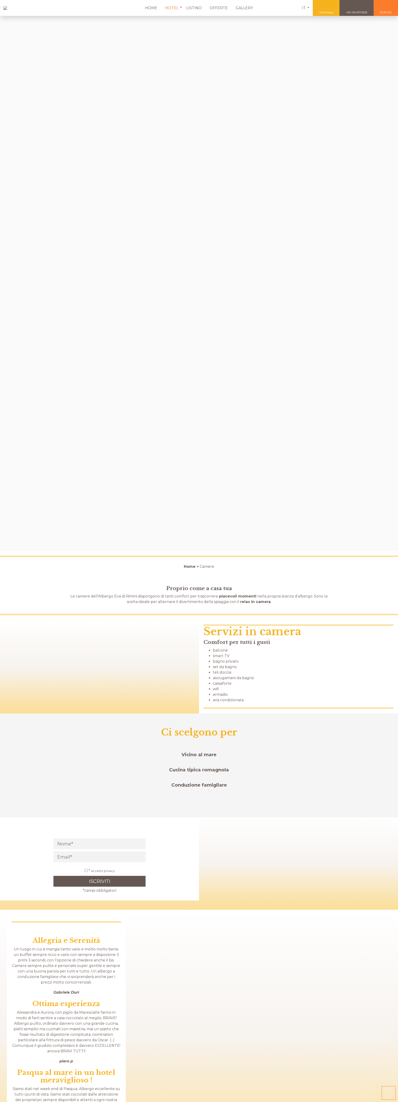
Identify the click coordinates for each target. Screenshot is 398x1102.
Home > (191, 566)
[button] (172, 8)
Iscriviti (99, 881)
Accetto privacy (103, 871)
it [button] (304, 8)
